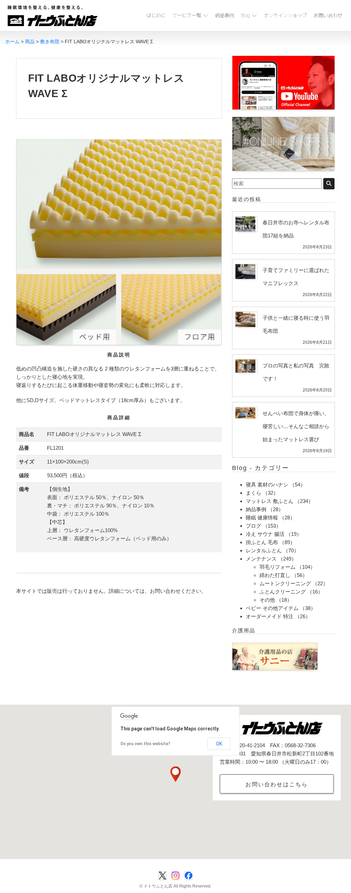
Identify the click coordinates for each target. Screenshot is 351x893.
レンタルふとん (264, 550)
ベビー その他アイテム (272, 608)
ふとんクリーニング (282, 592)
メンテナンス (261, 559)
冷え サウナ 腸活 (265, 534)
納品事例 (224, 15)
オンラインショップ (285, 15)
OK (219, 744)
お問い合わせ (328, 15)
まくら (253, 493)
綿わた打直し (274, 575)
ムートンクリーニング (285, 583)
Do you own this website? (145, 743)
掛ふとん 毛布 (262, 542)
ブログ (253, 526)
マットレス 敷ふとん (269, 501)
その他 (267, 600)
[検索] (329, 183)
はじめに (156, 15)
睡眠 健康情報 (262, 517)
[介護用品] (275, 656)
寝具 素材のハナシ (267, 484)
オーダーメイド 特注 (269, 616)
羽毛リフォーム (277, 567)
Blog (245, 15)
